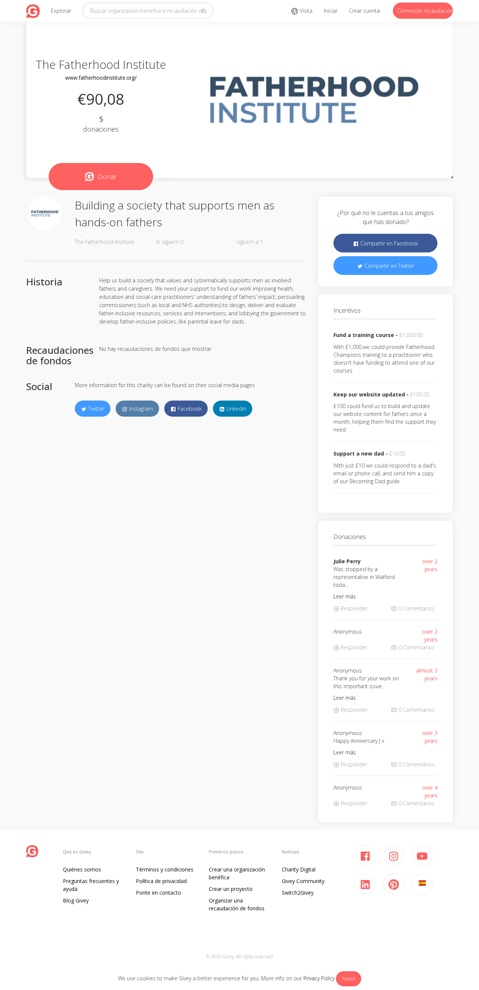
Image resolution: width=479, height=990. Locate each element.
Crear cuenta (364, 10)
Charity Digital (298, 869)
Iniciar (331, 10)
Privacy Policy (319, 978)
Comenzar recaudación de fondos (425, 10)
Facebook (189, 408)
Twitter (95, 408)
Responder (353, 608)
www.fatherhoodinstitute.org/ (101, 77)
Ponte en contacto (158, 892)
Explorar (61, 10)
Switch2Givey (298, 892)
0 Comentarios (415, 608)
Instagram (140, 408)
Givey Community (303, 881)
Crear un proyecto (231, 888)
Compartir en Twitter (388, 265)
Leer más (344, 596)
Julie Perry (347, 561)
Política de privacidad (161, 881)
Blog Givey (76, 900)
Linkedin (235, 408)
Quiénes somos (82, 869)
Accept (348, 978)
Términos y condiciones (164, 869)
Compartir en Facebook (388, 243)
